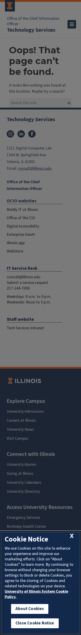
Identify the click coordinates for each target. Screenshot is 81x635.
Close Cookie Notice (35, 623)
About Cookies (30, 609)
